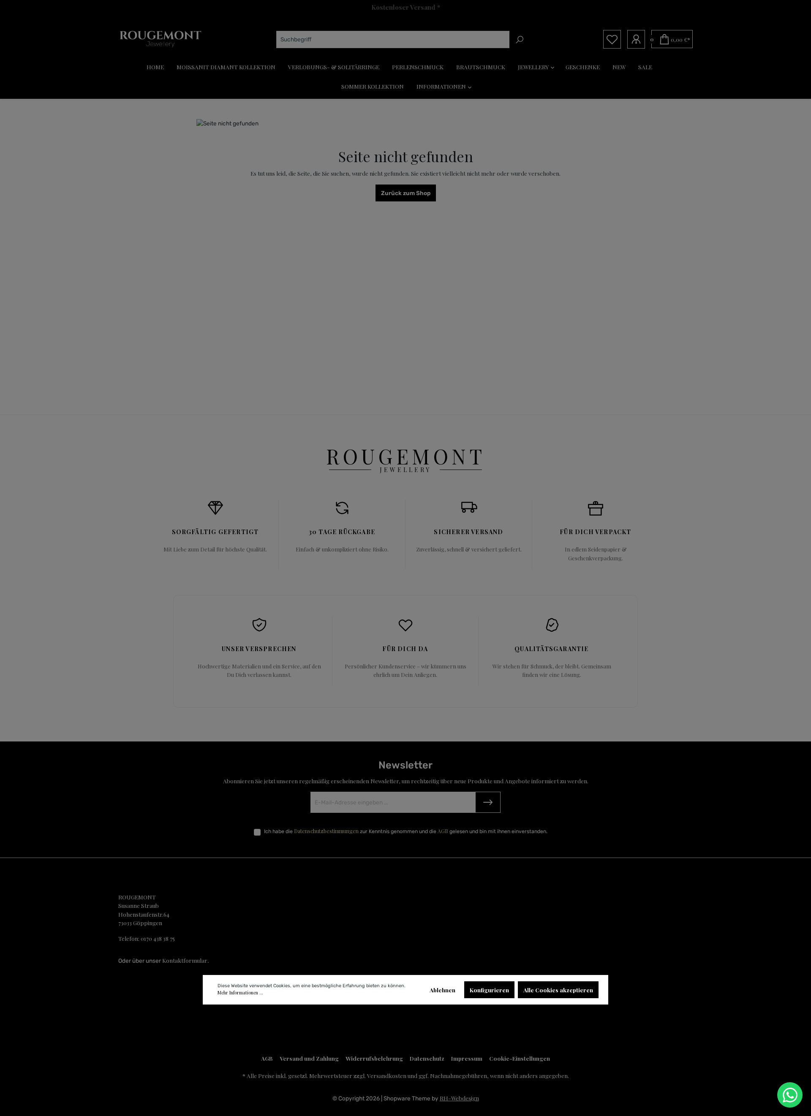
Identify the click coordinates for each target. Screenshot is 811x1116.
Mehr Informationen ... (240, 992)
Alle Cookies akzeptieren (558, 990)
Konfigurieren (489, 990)
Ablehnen (442, 990)
